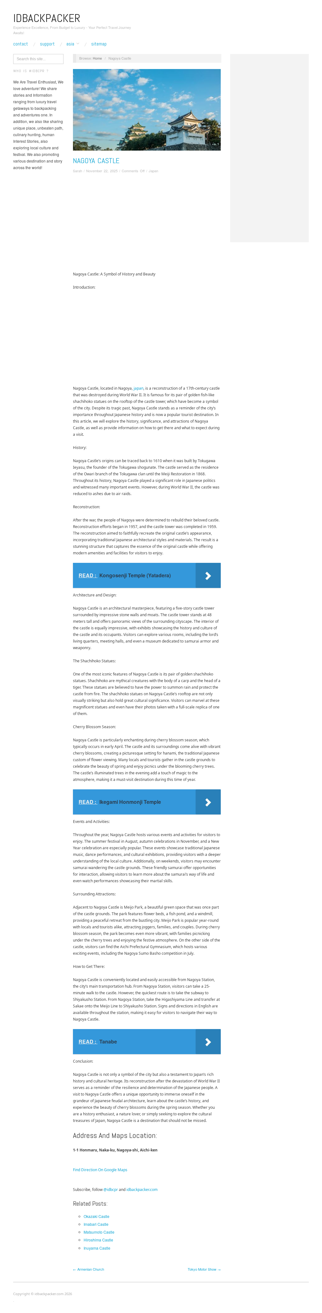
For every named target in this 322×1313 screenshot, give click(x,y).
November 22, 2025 (102, 170)
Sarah (77, 170)
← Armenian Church (88, 1269)
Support (47, 43)
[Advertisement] (147, 224)
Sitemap (99, 43)
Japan (153, 170)
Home (97, 58)
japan (138, 388)
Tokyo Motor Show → (204, 1269)
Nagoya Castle (96, 160)
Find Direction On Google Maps (100, 1169)
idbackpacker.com (142, 1189)
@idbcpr (110, 1189)
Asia (70, 43)
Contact (20, 43)
